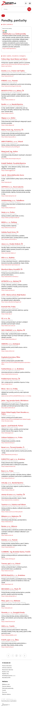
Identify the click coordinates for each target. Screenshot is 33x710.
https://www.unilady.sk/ (7, 490)
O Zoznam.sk (6, 663)
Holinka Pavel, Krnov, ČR (9, 232)
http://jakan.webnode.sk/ (8, 407)
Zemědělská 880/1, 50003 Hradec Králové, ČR (13, 246)
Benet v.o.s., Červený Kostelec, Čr (12, 447)
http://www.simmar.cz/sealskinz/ (10, 500)
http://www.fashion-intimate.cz (9, 276)
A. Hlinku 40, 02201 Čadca (8, 416)
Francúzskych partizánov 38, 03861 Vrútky (12, 390)
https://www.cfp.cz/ (6, 314)
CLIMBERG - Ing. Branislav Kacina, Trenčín (15, 552)
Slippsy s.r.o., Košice (8, 118)
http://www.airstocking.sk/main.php (11, 86)
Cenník (4, 690)
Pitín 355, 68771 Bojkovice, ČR (9, 518)
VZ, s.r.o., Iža (5, 318)
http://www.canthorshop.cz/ (9, 239)
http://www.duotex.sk (7, 76)
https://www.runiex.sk (7, 113)
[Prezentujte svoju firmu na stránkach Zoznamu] (26, 3)
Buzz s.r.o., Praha (7, 471)
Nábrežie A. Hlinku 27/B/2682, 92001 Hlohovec (13, 602)
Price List (4, 692)
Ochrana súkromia (7, 667)
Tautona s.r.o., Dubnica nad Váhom (13, 505)
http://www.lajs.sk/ (6, 182)
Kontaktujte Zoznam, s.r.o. (8, 675)
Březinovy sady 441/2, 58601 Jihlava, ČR (11, 92)
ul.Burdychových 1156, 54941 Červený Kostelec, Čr (14, 449)
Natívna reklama (6, 694)
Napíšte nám (5, 673)
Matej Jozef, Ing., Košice (9, 151)
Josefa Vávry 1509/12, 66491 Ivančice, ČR (12, 496)
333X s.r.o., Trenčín (7, 626)
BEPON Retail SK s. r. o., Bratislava (13, 575)
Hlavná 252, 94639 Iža (7, 320)
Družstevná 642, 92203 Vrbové (9, 143)
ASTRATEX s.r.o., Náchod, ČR (11, 281)
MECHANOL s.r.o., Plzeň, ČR (11, 589)
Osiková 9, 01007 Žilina (7, 359)
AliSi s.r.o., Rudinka (7, 258)
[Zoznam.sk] (6, 705)
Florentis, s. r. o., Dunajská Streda (13, 612)
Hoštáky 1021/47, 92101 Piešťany (10, 224)
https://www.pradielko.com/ (9, 635)
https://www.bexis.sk (7, 521)
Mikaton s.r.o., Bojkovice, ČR (11, 516)
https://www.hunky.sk (7, 647)
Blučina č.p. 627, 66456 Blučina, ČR (10, 332)
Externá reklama (6, 686)
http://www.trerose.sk (7, 570)
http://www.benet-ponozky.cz (9, 454)
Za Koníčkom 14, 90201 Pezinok (9, 542)
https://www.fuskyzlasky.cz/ (9, 339)
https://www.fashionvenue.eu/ (9, 374)
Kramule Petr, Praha (8, 307)
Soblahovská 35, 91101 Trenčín (9, 553)
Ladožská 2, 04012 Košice (8, 153)
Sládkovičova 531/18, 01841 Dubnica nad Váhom (14, 506)
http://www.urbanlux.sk (7, 478)
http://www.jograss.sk (7, 433)
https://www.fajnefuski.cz (9, 48)
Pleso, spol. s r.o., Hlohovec (10, 601)
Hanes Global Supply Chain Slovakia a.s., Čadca (15, 413)
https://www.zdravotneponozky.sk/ (11, 158)
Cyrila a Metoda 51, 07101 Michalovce (11, 402)
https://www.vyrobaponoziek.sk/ (10, 217)
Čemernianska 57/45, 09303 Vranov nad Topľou (14, 72)
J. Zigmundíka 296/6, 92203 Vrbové (10, 565)
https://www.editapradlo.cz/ (9, 596)
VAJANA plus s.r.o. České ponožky (14, 34)
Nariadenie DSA (6, 677)
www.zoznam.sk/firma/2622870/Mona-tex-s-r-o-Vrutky (16, 396)
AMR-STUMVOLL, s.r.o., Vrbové (12, 141)
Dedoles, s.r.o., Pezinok (9, 540)
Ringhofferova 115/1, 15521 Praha (10, 473)
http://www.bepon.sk (7, 584)
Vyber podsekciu (8, 24)
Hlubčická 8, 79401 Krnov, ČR (9, 234)
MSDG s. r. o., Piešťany (9, 222)
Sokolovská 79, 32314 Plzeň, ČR (9, 590)
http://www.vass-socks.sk (8, 325)
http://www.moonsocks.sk (8, 227)
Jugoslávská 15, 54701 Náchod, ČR (10, 283)
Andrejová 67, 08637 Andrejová (9, 345)
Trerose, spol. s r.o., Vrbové (10, 564)
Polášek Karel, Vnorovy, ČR (10, 379)
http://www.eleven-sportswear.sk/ (10, 265)
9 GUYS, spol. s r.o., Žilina (10, 640)
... (3, 15)
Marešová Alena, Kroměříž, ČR (11, 269)
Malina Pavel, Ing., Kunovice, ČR (12, 130)
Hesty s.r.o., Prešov (8, 212)
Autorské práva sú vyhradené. (9, 701)
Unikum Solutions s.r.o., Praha (11, 437)
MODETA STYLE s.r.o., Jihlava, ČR (12, 91)
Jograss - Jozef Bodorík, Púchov (12, 426)
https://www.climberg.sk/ (8, 559)
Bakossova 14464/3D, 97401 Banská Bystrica (13, 106)
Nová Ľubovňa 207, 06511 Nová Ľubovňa (12, 188)
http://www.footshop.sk (7, 443)
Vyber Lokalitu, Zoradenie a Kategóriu (14, 56)
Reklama (5, 681)
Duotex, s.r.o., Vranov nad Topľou (13, 71)
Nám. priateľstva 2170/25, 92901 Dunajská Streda (14, 614)
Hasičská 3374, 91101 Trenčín (9, 628)
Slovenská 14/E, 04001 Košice (9, 119)
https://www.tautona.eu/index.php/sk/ (12, 511)
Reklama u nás (6, 684)
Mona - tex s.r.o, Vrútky (9, 389)
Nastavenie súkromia (7, 669)
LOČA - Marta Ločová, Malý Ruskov (13, 295)
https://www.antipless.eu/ (8, 207)
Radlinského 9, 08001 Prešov (9, 214)
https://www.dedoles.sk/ (8, 547)
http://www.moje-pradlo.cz (8, 137)
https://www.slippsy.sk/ (7, 125)
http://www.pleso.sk (6, 608)
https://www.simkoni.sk (7, 351)
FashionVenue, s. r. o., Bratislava (12, 369)
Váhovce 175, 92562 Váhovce (9, 528)
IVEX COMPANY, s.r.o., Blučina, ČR (13, 330)
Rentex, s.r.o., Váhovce (9, 526)
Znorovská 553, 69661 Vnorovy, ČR (10, 380)
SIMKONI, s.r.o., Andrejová (10, 344)
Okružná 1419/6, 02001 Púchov (9, 427)
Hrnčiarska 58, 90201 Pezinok (9, 82)
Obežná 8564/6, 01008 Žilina (8, 641)
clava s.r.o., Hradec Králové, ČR (12, 244)
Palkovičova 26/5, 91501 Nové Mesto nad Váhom (14, 61)
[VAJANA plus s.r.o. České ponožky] (4, 31)
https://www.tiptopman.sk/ (8, 196)
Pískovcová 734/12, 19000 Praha (9, 308)
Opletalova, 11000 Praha (7, 439)
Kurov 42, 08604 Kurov (7, 177)
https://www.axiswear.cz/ (8, 99)
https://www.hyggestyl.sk (8, 170)
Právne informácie (7, 665)
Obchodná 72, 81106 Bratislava (9, 461)
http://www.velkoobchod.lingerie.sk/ (11, 302)
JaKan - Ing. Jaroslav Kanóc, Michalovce (14, 400)
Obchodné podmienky (7, 688)
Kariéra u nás (5, 671)
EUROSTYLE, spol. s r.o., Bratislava (13, 459)
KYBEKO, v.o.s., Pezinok (9, 81)
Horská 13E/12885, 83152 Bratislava (10, 370)
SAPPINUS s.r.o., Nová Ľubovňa (12, 187)
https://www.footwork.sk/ (8, 466)
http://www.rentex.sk (7, 535)
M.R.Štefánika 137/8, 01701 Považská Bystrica (13, 165)
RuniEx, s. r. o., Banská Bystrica (12, 104)
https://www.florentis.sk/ (8, 621)
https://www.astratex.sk (7, 290)
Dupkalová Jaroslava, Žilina (10, 357)
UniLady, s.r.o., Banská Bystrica (12, 483)
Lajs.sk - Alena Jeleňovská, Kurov (12, 175)
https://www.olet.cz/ (6, 384)
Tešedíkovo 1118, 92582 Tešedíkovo (10, 202)
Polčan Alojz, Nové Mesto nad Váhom (14, 59)
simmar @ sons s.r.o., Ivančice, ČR (13, 495)
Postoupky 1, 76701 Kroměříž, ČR (10, 271)
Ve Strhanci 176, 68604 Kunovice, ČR (11, 131)
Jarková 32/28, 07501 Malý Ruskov (10, 296)
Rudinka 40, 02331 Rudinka (8, 259)
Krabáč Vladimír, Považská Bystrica (13, 163)
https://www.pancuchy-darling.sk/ (10, 147)
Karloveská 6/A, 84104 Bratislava (9, 577)
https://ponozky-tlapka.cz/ (8, 253)
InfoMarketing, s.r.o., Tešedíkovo (12, 200)
